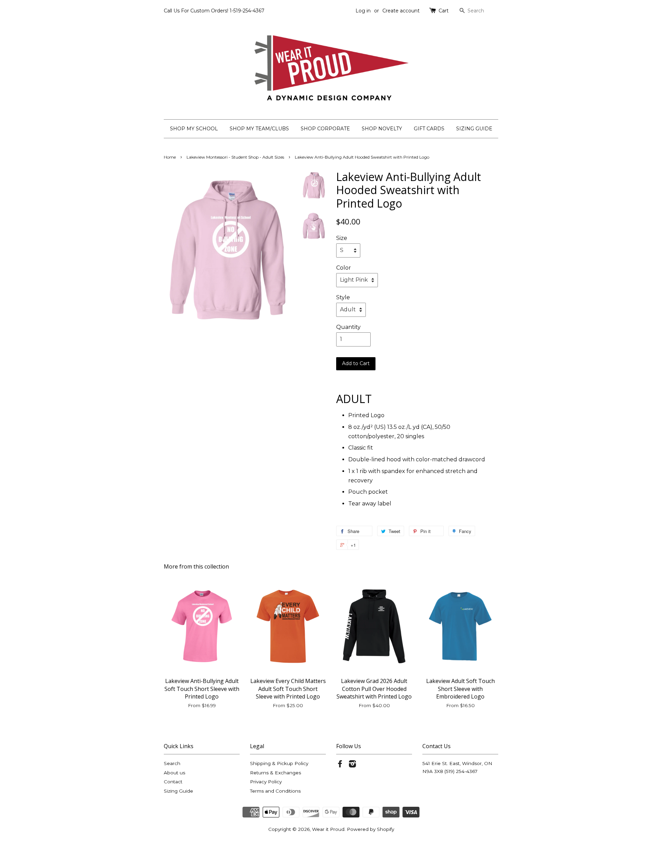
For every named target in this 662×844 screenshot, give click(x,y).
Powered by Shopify (370, 829)
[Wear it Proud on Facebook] (340, 765)
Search (172, 763)
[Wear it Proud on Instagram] (352, 765)
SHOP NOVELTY (382, 128)
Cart (444, 11)
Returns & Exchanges (275, 772)
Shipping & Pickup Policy (279, 763)
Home (170, 157)
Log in (363, 11)
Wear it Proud (328, 829)
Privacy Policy (266, 781)
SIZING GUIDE (474, 128)
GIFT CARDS (429, 128)
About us (174, 772)
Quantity (348, 327)
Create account (401, 11)
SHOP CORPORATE (325, 128)
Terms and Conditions (275, 791)
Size (341, 238)
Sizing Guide (178, 791)
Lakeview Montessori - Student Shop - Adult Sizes (235, 157)
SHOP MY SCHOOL (194, 128)
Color (343, 267)
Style (343, 297)
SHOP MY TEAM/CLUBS (259, 128)
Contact (173, 781)
